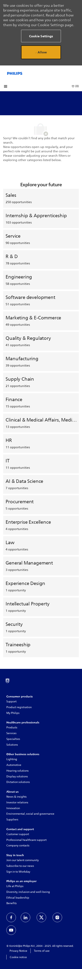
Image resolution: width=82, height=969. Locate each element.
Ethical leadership (17, 897)
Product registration (19, 707)
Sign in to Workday (18, 871)
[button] (41, 36)
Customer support (17, 834)
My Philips (13, 713)
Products (11, 727)
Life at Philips (14, 886)
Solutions (12, 744)
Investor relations (17, 802)
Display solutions (17, 776)
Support (11, 701)
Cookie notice (18, 957)
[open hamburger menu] (5, 86)
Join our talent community (22, 860)
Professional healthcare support (26, 840)
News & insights (16, 796)
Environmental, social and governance (30, 814)
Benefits (11, 903)
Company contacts (17, 845)
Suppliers (12, 819)
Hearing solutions (17, 770)
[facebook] (11, 917)
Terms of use (42, 951)
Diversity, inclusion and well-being (28, 892)
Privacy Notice (18, 951)
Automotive (13, 765)
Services (11, 733)
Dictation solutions (18, 782)
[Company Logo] (15, 73)
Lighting (11, 759)
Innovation (13, 808)
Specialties (13, 739)
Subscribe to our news (20, 866)
